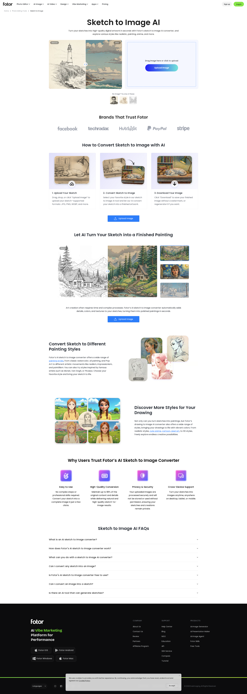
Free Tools (195, 646)
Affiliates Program (141, 646)
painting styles (56, 360)
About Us (137, 626)
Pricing (105, 4)
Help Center (167, 626)
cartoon (166, 431)
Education (166, 641)
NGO (164, 636)
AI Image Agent (197, 636)
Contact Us (138, 631)
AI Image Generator (199, 626)
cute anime (155, 431)
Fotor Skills (195, 641)
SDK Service (167, 651)
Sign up (227, 4)
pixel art (175, 431)
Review (136, 636)
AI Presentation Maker (200, 631)
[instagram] (55, 686)
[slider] (85, 64)
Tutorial (165, 661)
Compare (166, 656)
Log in (238, 4)
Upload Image (161, 67)
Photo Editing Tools (19, 11)
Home (6, 11)
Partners (136, 641)
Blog (163, 631)
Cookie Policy (84, 680)
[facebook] (61, 686)
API (163, 646)
